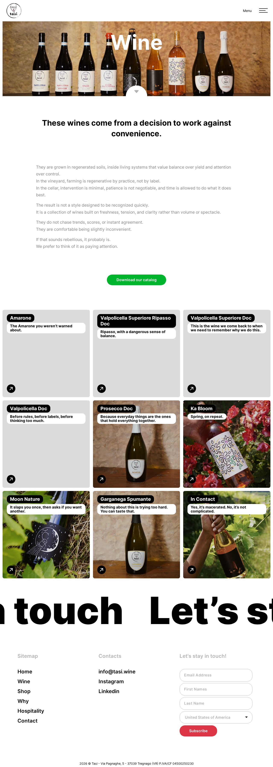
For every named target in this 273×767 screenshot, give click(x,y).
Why (23, 701)
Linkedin (109, 691)
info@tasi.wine (117, 672)
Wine (23, 681)
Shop (23, 691)
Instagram (111, 681)
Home (24, 672)
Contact (27, 721)
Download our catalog (136, 280)
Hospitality (30, 711)
